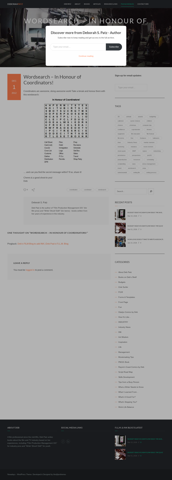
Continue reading (86, 56)
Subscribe (114, 47)
